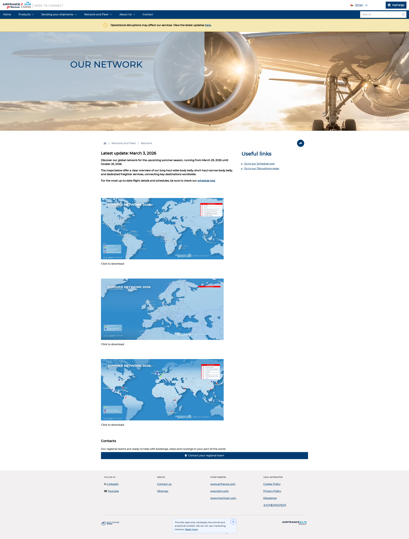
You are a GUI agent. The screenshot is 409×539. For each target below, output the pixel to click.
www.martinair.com (223, 498)
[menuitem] (7, 14)
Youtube (113, 491)
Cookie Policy (272, 484)
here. (208, 25)
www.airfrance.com (222, 484)
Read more (191, 529)
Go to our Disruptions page (261, 168)
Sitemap (162, 491)
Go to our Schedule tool (259, 163)
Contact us (164, 484)
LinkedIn (113, 484)
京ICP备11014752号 (274, 505)
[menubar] (78, 14)
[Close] (233, 522)
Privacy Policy (272, 491)
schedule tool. (206, 180)
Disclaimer (270, 498)
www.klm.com (219, 491)
